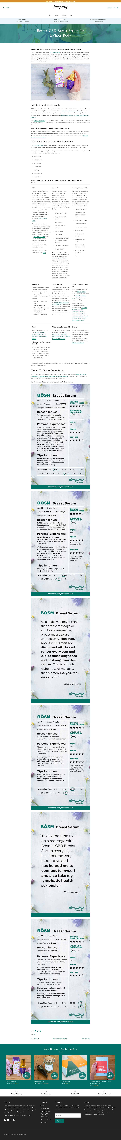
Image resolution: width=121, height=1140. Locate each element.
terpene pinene (81, 292)
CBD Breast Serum (54, 53)
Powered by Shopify (21, 1134)
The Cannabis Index (39, 236)
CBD (35, 1034)
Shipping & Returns (46, 1114)
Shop (50, 15)
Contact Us (43, 1122)
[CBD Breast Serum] (18, 1067)
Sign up (59, 1121)
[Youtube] (8, 1120)
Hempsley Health (12, 1134)
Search (42, 1106)
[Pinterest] (14, 1120)
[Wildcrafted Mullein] (46, 1067)
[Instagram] (11, 1120)
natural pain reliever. (78, 343)
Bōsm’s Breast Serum (53, 370)
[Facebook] (5, 1120)
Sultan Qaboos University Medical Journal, (60, 303)
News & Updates (45, 1111)
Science (56, 15)
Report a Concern (45, 1119)
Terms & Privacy (45, 1117)
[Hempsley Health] (60, 7)
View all (60, 1052)
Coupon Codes (44, 1108)
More (71, 15)
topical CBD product (39, 121)
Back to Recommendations (60, 1039)
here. (44, 252)
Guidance (64, 15)
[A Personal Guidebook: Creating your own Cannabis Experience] (102, 1067)
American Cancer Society (59, 259)
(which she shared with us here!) (71, 111)
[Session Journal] (74, 1067)
